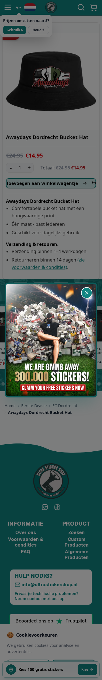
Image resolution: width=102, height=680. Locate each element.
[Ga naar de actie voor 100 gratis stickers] (51, 340)
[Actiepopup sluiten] (86, 293)
